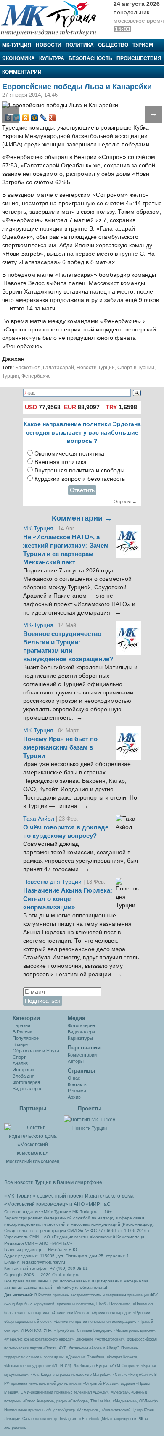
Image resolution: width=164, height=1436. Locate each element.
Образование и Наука (36, 1050)
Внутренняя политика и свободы (79, 470)
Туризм (142, 45)
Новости (48, 45)
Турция (10, 376)
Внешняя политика (60, 462)
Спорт (19, 1057)
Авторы (76, 1061)
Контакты (77, 1084)
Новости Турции (96, 368)
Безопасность (90, 58)
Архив (74, 1097)
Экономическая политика (69, 453)
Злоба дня (23, 1075)
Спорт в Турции (135, 368)
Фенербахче (36, 376)
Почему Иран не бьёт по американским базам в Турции (60, 747)
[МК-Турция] (52, 18)
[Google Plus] (52, 117)
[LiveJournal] (43, 117)
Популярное (26, 1038)
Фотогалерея (26, 1082)
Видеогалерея (27, 1088)
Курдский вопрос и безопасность (79, 479)
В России (22, 1031)
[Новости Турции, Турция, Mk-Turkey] (89, 1119)
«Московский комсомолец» (36, 1204)
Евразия (21, 1025)
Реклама (77, 1090)
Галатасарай (58, 368)
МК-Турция (17, 45)
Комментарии (22, 72)
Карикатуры (80, 1038)
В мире (20, 1044)
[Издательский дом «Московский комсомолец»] (32, 1136)
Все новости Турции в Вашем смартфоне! (53, 1182)
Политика (80, 45)
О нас (74, 1078)
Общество (113, 45)
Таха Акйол (38, 819)
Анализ (20, 1063)
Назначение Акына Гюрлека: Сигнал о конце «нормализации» (67, 899)
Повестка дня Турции (53, 882)
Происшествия (138, 58)
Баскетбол (27, 368)
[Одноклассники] (25, 117)
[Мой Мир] (34, 117)
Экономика (18, 58)
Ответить (82, 490)
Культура (51, 58)
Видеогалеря (81, 1031)
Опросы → (125, 501)
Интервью (23, 1069)
